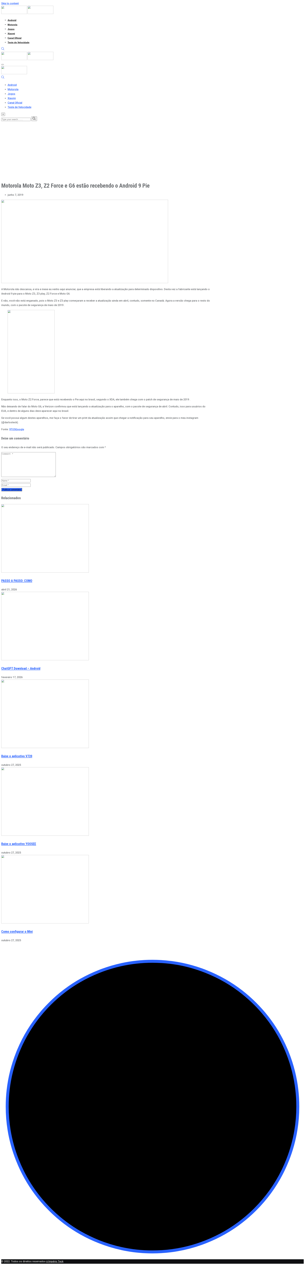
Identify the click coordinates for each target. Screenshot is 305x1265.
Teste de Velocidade (18, 42)
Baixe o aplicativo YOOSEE (18, 844)
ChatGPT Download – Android (20, 668)
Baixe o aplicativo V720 (16, 756)
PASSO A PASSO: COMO (16, 581)
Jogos (11, 29)
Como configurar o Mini (17, 931)
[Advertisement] (96, 156)
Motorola (12, 24)
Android (12, 20)
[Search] (2, 49)
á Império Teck (54, 1261)
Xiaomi (11, 33)
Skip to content (10, 3)
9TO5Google (16, 429)
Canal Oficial (14, 38)
